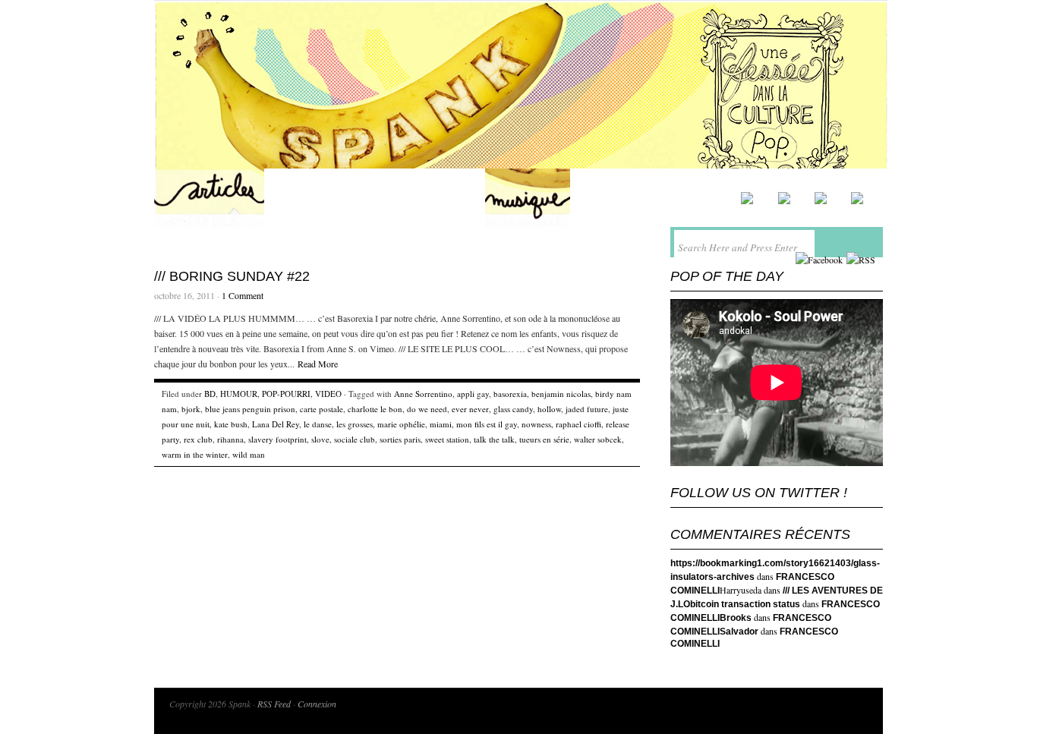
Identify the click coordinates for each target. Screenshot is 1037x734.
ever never (470, 408)
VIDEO (328, 393)
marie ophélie (401, 424)
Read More (318, 364)
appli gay (473, 393)
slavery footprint (277, 439)
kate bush (230, 424)
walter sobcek (598, 439)
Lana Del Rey (275, 424)
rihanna (230, 439)
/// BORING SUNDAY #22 (232, 276)
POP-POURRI (286, 393)
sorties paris (400, 439)
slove (320, 439)
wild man (248, 454)
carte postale (321, 408)
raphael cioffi (578, 424)
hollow (549, 408)
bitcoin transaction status (745, 604)
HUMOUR (238, 393)
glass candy (513, 408)
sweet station (447, 439)
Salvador (739, 631)
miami (441, 424)
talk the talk (494, 439)
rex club (198, 439)
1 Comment (242, 295)
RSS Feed (274, 704)
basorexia (510, 393)
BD (210, 393)
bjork (190, 408)
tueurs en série (544, 439)
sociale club (354, 439)
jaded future (587, 408)
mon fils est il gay (486, 424)
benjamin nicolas (561, 393)
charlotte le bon (375, 408)
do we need (427, 408)
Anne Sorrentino (423, 393)
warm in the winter (195, 454)
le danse (318, 424)
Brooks (736, 618)
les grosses (354, 424)
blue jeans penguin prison (250, 408)
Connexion (317, 704)
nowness (536, 424)
